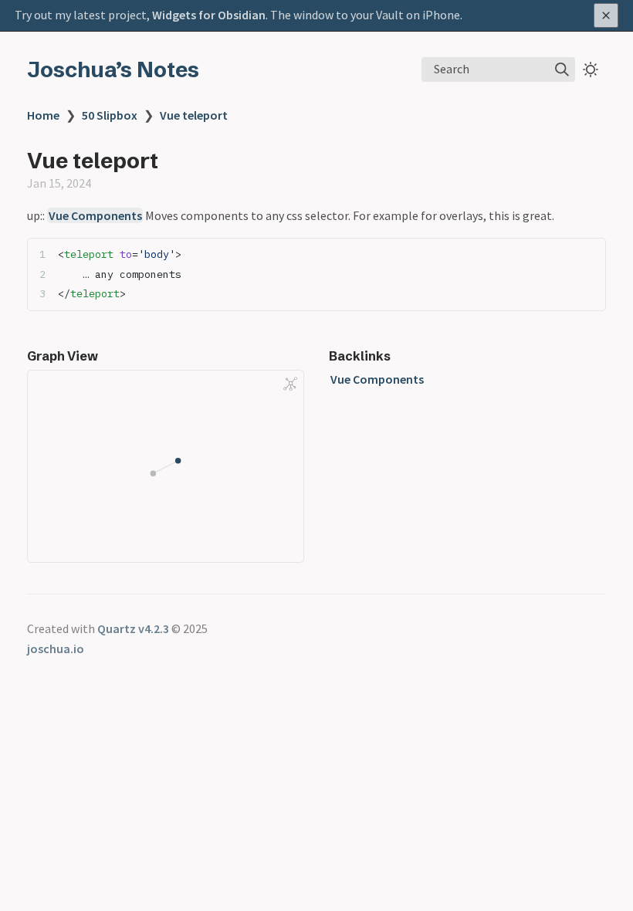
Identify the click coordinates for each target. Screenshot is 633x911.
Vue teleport (194, 115)
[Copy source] (589, 254)
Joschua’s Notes (113, 69)
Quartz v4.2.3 (133, 628)
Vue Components (95, 215)
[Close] (606, 15)
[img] (562, 69)
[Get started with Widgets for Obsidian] (316, 15)
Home (43, 115)
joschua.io (55, 648)
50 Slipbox (109, 115)
